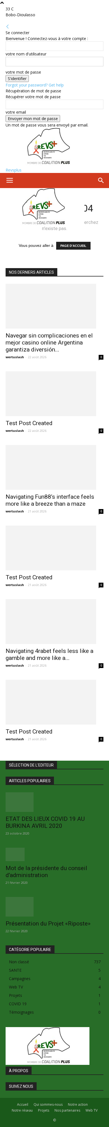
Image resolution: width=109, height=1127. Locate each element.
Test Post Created (29, 423)
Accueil (22, 1104)
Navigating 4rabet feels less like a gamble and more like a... (49, 654)
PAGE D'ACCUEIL (73, 245)
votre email (16, 112)
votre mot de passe (23, 72)
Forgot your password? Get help (35, 85)
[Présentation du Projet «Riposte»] (54, 907)
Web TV (92, 1110)
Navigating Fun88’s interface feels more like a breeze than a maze (50, 500)
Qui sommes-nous (48, 1104)
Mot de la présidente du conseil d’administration (46, 871)
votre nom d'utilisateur (26, 54)
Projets (43, 1110)
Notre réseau (22, 1110)
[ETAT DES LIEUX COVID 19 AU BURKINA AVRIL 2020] (54, 802)
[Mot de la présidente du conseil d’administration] (54, 854)
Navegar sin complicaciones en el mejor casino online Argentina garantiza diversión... (49, 342)
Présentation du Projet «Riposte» (48, 923)
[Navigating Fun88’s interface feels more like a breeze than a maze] (54, 467)
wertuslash (15, 357)
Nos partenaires (67, 1110)
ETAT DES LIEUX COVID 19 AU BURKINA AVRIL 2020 (45, 822)
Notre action (78, 1104)
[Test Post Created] (54, 393)
